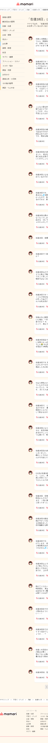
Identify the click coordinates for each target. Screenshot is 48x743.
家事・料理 (6, 48)
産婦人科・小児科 (9, 79)
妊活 (4, 52)
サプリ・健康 (7, 57)
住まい (5, 39)
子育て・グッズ (8, 30)
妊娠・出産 (6, 26)
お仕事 (5, 44)
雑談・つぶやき (8, 88)
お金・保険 (6, 35)
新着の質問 (6, 17)
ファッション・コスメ (11, 61)
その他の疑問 (7, 83)
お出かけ (5, 74)
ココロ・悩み (7, 66)
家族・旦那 (6, 70)
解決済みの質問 (8, 22)
